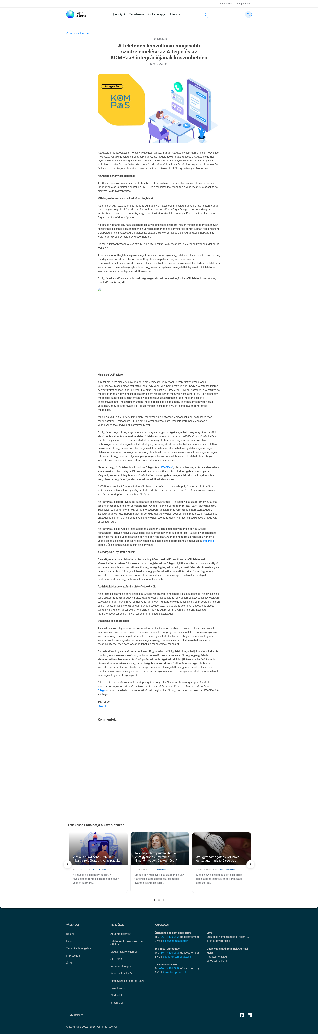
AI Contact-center (120, 933)
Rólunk (70, 933)
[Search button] (248, 14)
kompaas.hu (243, 3)
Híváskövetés (118, 988)
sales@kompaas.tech (175, 940)
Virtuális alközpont (121, 966)
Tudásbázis (226, 3)
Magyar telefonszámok (123, 951)
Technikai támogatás (78, 948)
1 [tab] (154, 900)
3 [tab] (163, 900)
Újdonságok (118, 14)
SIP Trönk (116, 959)
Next (250, 864)
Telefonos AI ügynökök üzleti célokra (127, 943)
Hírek (69, 941)
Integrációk (116, 1002)
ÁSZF (69, 963)
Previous (68, 864)
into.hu (102, 705)
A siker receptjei (157, 14)
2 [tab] (159, 900)
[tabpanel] (98, 862)
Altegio (102, 690)
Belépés (78, 1015)
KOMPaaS (167, 467)
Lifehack (175, 14)
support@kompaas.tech (177, 956)
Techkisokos (136, 14)
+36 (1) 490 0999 (169, 936)
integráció (209, 540)
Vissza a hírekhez (80, 33)
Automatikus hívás (121, 973)
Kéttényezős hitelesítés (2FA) (127, 980)
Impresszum (73, 955)
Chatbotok (116, 995)
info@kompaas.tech (175, 972)
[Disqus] (159, 766)
